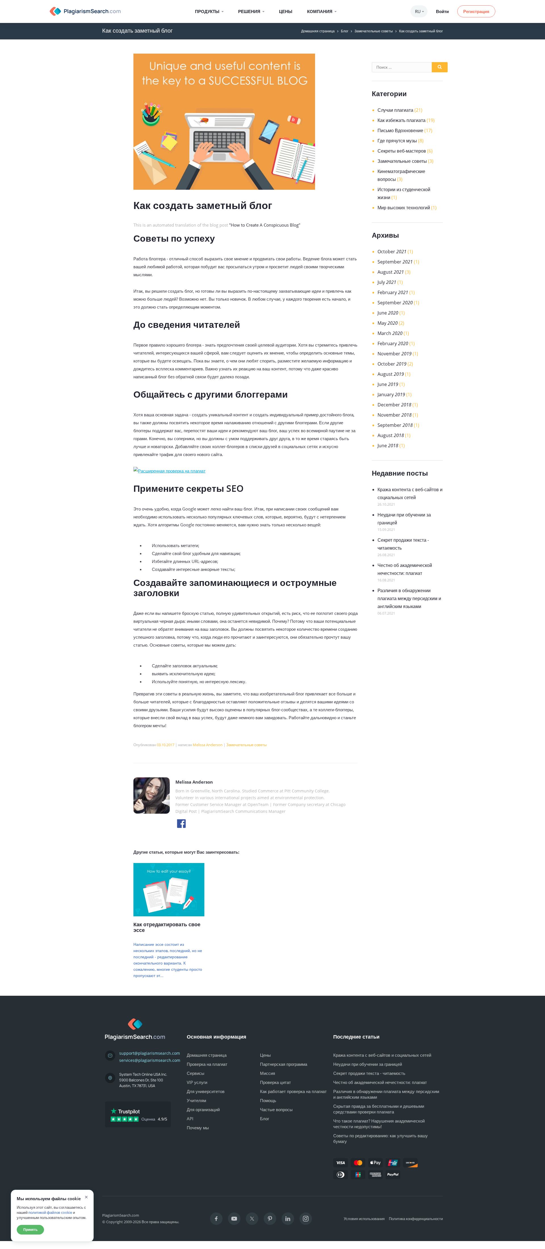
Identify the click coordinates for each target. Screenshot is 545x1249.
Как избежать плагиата (401, 120)
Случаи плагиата (395, 110)
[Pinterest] (270, 1218)
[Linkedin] (288, 1218)
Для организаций (203, 1109)
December (394, 405)
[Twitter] (252, 1218)
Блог (344, 31)
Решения (249, 11)
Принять (30, 1230)
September (395, 262)
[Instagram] (305, 1218)
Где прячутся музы (397, 141)
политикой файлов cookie (50, 1212)
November (395, 354)
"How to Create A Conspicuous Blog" (264, 225)
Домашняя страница (318, 31)
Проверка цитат (275, 1082)
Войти (442, 11)
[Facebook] (216, 1218)
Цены (285, 11)
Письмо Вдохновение (400, 130)
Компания (319, 11)
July (387, 282)
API (190, 1118)
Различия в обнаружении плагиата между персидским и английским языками (409, 598)
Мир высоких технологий (404, 207)
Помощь (268, 1100)
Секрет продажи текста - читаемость (369, 1073)
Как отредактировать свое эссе (166, 927)
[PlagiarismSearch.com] (85, 11)
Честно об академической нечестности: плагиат (380, 1082)
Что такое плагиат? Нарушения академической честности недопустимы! (379, 1123)
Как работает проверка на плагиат (293, 1091)
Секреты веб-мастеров (402, 151)
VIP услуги (197, 1082)
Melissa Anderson (208, 744)
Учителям (196, 1100)
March (390, 333)
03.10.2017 (165, 744)
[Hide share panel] (9, 1245)
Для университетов (206, 1091)
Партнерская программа (283, 1064)
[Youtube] (234, 1218)
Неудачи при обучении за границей (367, 1064)
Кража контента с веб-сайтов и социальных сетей (382, 1055)
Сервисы (195, 1073)
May (388, 323)
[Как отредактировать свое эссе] (168, 914)
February (393, 292)
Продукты (207, 11)
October (392, 251)
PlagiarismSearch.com (120, 1215)
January (391, 394)
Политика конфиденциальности (416, 1218)
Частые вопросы (276, 1109)
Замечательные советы (374, 31)
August (391, 272)
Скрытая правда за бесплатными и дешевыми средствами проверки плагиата (378, 1109)
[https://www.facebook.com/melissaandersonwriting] (181, 823)
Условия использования (364, 1218)
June (388, 313)
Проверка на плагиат (207, 1064)
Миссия (267, 1073)
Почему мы (198, 1127)
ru (418, 11)
